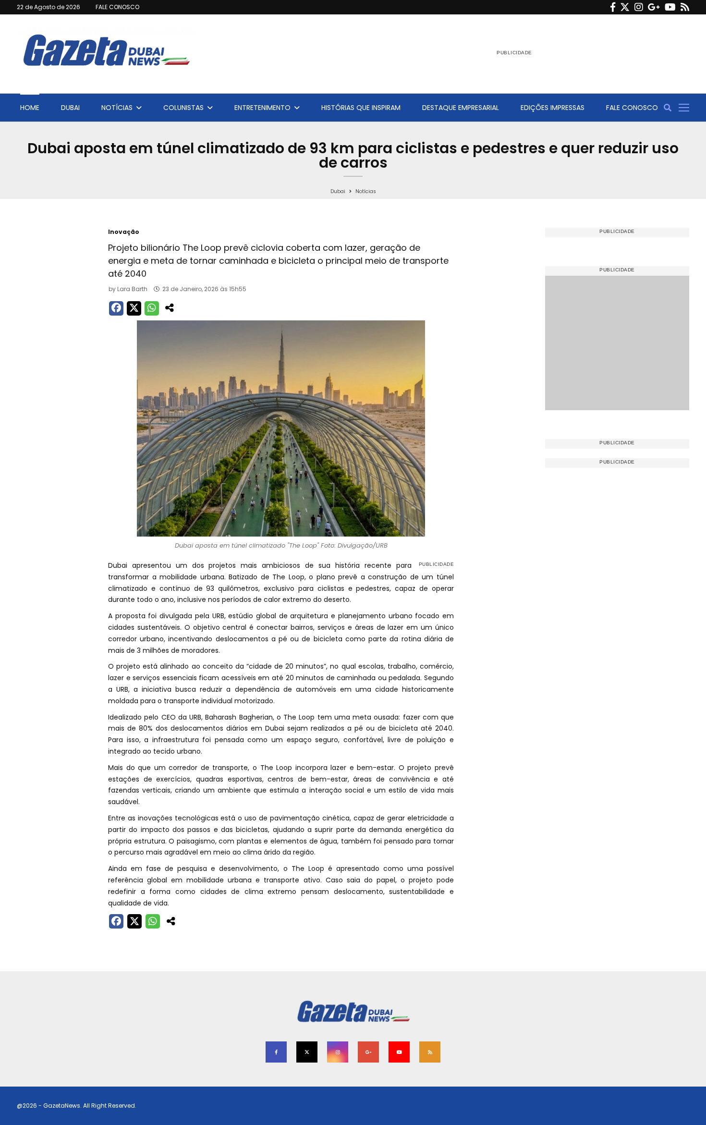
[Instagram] (638, 7)
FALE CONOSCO (117, 7)
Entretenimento (262, 107)
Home (29, 107)
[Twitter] (625, 7)
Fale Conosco (632, 107)
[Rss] (685, 7)
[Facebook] (612, 7)
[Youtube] (670, 7)
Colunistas (183, 107)
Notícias (117, 107)
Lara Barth (132, 289)
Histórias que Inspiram (361, 107)
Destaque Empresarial (460, 107)
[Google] (654, 7)
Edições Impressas (552, 107)
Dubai (70, 107)
